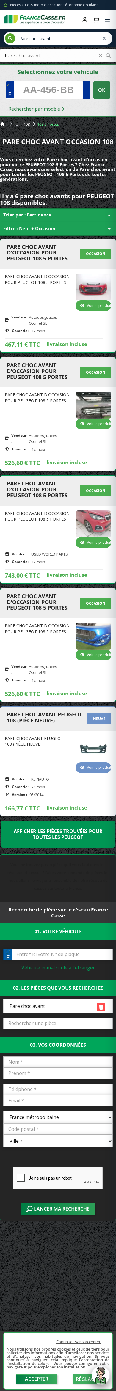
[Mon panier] (96, 20)
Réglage (86, 1379)
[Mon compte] (85, 20)
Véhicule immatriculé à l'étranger (58, 967)
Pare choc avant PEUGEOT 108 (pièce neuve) (44, 718)
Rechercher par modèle (34, 109)
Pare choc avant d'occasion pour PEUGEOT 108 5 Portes (37, 253)
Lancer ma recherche (61, 1208)
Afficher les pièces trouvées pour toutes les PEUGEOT (58, 834)
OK (101, 90)
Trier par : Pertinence (58, 215)
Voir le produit (99, 305)
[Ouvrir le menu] (107, 20)
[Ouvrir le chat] (100, 1378)
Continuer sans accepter (78, 1341)
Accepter (36, 1379)
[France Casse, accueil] (34, 19)
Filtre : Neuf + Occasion (58, 228)
